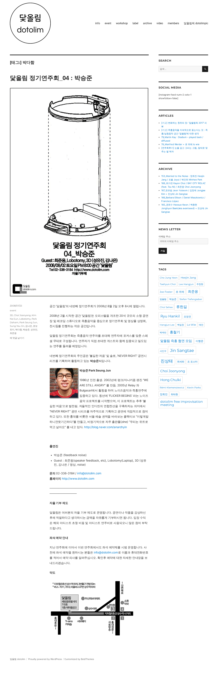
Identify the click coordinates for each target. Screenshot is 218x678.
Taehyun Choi (168, 284)
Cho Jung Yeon (168, 277)
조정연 (187, 316)
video (160, 23)
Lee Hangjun (186, 284)
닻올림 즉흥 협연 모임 (176, 341)
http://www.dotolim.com (78, 478)
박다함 (18, 329)
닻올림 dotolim (17, 659)
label (135, 23)
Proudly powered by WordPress (45, 659)
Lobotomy (25, 318)
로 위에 (180, 291)
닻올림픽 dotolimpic (196, 23)
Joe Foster (166, 291)
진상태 (167, 361)
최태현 (174, 394)
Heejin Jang (188, 277)
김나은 (28, 326)
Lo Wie (191, 324)
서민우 (163, 351)
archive (147, 23)
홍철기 (175, 332)
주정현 (200, 284)
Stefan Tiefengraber (191, 299)
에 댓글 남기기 (17, 338)
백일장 (180, 324)
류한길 (181, 307)
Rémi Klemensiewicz (172, 387)
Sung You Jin (17, 326)
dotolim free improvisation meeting (181, 403)
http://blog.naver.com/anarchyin (105, 427)
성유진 (34, 329)
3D (11, 315)
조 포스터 (192, 361)
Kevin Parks (194, 387)
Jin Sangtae (182, 350)
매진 (201, 324)
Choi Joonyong (22, 315)
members (173, 23)
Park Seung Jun (28, 322)
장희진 (164, 394)
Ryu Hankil (170, 316)
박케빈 (163, 332)
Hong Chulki (170, 380)
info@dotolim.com (89, 473)
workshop (122, 23)
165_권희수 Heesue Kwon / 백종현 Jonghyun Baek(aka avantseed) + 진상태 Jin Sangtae (184, 208)
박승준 (26, 329)
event (108, 23)
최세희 (180, 361)
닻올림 (163, 299)
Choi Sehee (166, 307)
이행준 (199, 341)
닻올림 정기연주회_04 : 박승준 (51, 78)
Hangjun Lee (167, 324)
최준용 (13, 333)
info (97, 23)
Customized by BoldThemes (79, 659)
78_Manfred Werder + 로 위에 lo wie (180, 144)
